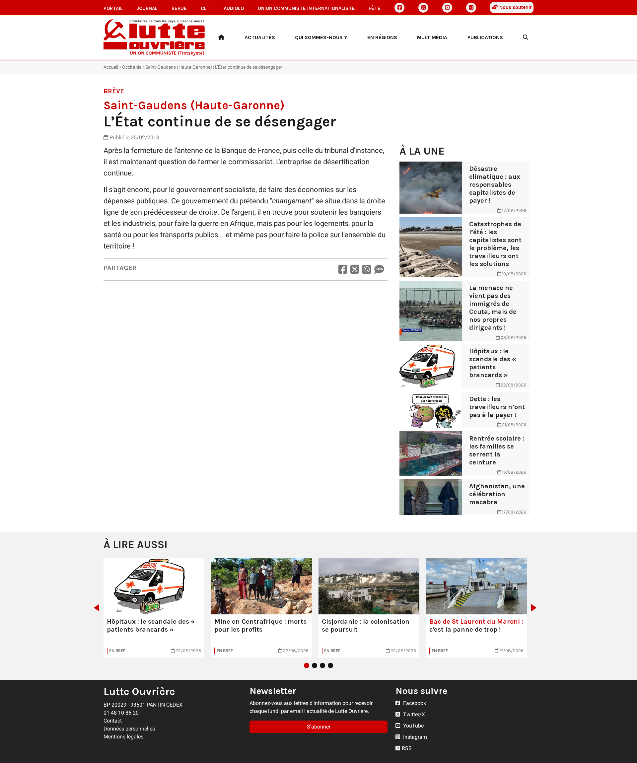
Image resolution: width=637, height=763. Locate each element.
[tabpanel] (154, 608)
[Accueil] (221, 37)
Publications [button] (485, 37)
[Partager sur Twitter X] (354, 269)
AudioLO (234, 8)
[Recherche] (525, 37)
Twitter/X (413, 714)
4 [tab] (330, 665)
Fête (375, 8)
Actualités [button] (260, 37)
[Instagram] (471, 8)
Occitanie (131, 67)
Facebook (414, 703)
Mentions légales (123, 736)
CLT (205, 8)
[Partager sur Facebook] (342, 269)
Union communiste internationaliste (306, 8)
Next (535, 607)
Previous (94, 607)
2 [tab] (314, 665)
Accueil (111, 67)
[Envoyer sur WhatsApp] (366, 269)
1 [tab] (306, 665)
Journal (147, 8)
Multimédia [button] (432, 37)
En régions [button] (382, 37)
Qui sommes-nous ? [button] (321, 37)
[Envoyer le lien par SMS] (379, 269)
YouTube (413, 726)
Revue (179, 8)
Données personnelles (129, 729)
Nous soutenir (515, 7)
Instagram (414, 737)
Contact (113, 721)
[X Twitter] (423, 8)
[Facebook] (399, 8)
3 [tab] (322, 665)
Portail (113, 8)
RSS (407, 748)
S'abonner (318, 727)
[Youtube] (447, 8)
